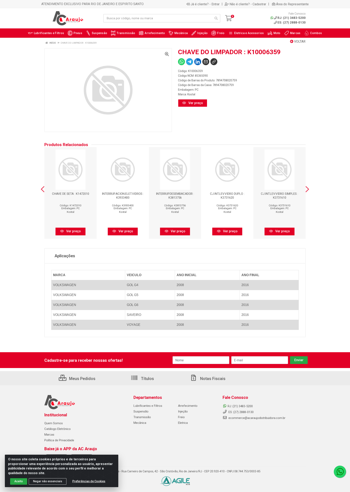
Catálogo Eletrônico (57, 429)
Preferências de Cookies (88, 481)
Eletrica (183, 423)
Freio (181, 417)
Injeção (183, 411)
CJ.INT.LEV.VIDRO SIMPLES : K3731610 (279, 195)
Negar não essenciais (47, 481)
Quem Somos (53, 423)
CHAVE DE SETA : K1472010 (70, 194)
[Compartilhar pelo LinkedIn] (197, 61)
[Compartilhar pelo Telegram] (189, 61)
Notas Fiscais (212, 378)
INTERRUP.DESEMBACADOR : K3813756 (175, 195)
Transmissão (142, 417)
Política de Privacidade (59, 440)
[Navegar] (42, 189)
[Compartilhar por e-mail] (205, 61)
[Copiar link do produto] (213, 61)
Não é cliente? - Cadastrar (247, 4)
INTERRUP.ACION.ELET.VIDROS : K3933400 (123, 195)
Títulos (147, 378)
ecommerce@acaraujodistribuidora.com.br (256, 418)
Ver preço (195, 103)
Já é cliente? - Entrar (205, 4)
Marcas (49, 434)
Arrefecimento (187, 406)
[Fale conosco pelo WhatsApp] (340, 472)
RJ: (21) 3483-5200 (240, 406)
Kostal (191, 94)
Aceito (18, 481)
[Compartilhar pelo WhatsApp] (181, 61)
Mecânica (139, 423)
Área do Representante (292, 4)
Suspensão (140, 411)
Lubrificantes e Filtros (147, 406)
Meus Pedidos (81, 378)
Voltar (299, 41)
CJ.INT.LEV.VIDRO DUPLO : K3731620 (227, 195)
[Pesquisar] (216, 18)
